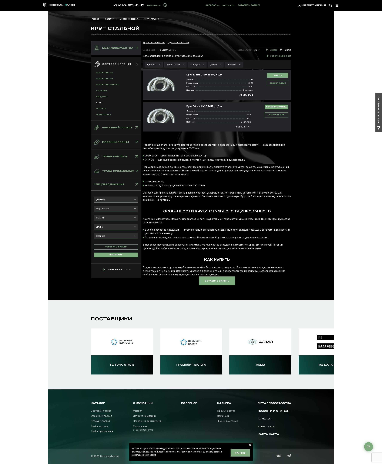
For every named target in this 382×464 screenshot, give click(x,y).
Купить (278, 75)
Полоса (101, 108)
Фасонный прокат (101, 416)
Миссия (137, 410)
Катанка (102, 91)
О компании (143, 403)
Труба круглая (99, 426)
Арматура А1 (104, 73)
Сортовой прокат (129, 19)
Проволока (103, 114)
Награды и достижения (147, 421)
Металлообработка (274, 403)
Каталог (109, 19)
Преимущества (226, 410)
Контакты (228, 5)
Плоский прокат (100, 421)
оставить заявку (217, 281)
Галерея (264, 418)
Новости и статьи (273, 410)
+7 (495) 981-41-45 (129, 5)
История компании (144, 416)
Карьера (224, 403)
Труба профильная (102, 431)
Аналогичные (278, 83)
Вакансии (223, 416)
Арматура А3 (104, 79)
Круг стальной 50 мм (154, 42)
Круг (99, 102)
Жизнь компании (227, 421)
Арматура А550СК (108, 85)
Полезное (189, 403)
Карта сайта (268, 434)
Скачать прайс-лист (118, 270)
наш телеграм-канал (379, 109)
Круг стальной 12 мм (178, 42)
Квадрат (102, 96)
